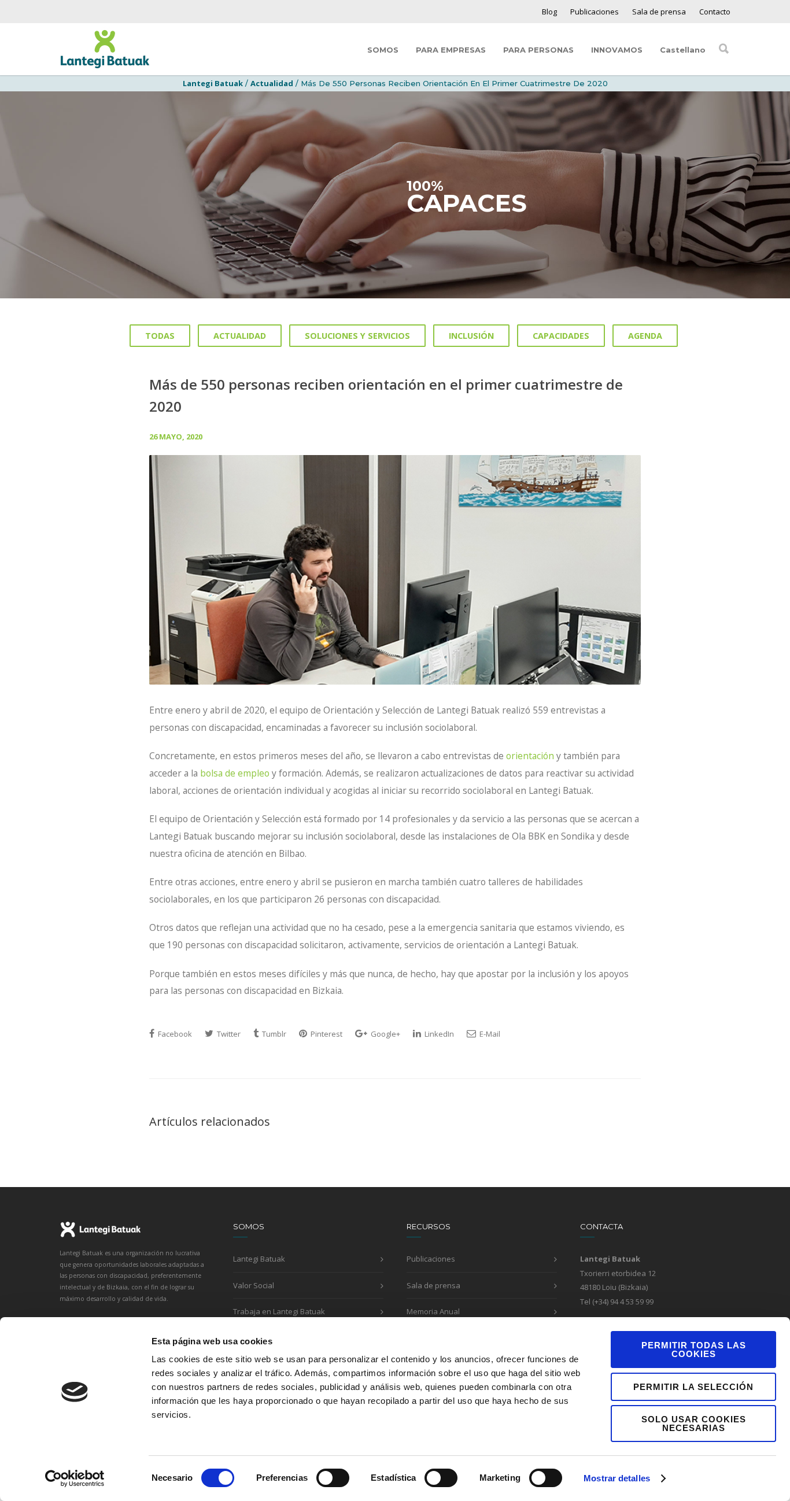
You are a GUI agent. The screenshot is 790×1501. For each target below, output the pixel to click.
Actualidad (271, 83)
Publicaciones (594, 12)
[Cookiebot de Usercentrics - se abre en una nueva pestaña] (74, 1478)
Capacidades (561, 335)
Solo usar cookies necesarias (693, 1423)
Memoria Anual (433, 1311)
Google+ (384, 1034)
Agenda (645, 335)
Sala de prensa (659, 12)
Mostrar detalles (617, 1478)
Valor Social (253, 1285)
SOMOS (382, 49)
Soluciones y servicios (357, 335)
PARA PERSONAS (538, 49)
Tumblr (273, 1034)
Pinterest (325, 1034)
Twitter (228, 1034)
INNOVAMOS (617, 49)
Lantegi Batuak (259, 1259)
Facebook (174, 1034)
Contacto (714, 12)
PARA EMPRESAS (451, 49)
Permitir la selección (693, 1387)
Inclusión (471, 335)
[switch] (332, 1478)
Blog (549, 12)
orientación (530, 755)
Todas (160, 335)
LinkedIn (438, 1034)
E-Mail (489, 1034)
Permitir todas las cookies (693, 1349)
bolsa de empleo (235, 773)
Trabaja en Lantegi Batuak (279, 1311)
